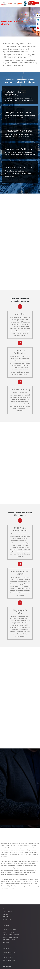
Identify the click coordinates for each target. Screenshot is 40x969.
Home (5, 909)
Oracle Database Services (11, 934)
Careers (5, 914)
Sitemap (5, 916)
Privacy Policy (7, 919)
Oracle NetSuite (8, 957)
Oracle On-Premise (9, 955)
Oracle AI (6, 942)
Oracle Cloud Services (9, 929)
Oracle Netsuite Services (10, 937)
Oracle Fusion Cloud (9, 952)
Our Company (7, 911)
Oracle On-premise (9, 932)
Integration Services (9, 939)
